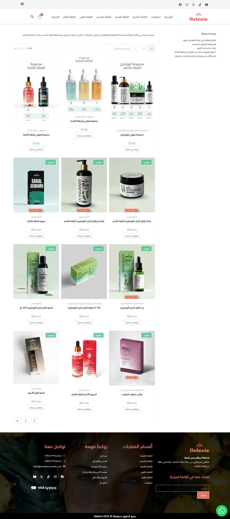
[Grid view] (151, 48)
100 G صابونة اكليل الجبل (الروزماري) (84, 307)
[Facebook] (62, 477)
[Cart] (40, 16)
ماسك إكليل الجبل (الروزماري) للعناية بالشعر (132, 221)
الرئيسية (169, 16)
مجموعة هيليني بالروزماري (132, 134)
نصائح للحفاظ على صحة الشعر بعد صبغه (199, 40)
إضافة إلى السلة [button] (132, 149)
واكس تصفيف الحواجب (132, 394)
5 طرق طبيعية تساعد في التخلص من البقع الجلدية (195, 51)
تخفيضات (155, 16)
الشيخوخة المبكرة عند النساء (204, 44)
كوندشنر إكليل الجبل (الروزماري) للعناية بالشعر (84, 221)
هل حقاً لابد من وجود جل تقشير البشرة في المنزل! (195, 55)
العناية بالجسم (104, 16)
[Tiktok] (48, 477)
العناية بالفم (69, 16)
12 (24, 48)
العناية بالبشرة (140, 16)
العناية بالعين (86, 16)
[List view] (144, 48)
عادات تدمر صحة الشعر (206, 48)
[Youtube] (35, 477)
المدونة (55, 16)
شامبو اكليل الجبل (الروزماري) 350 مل (36, 307)
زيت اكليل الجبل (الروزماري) (132, 307)
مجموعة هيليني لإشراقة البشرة (84, 120)
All (15, 48)
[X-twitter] (42, 477)
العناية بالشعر (122, 16)
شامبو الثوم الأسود (36, 392)
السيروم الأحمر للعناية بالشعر (84, 394)
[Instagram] (55, 477)
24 (20, 48)
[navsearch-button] (32, 16)
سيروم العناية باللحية (36, 221)
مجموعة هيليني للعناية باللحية (36, 134)
